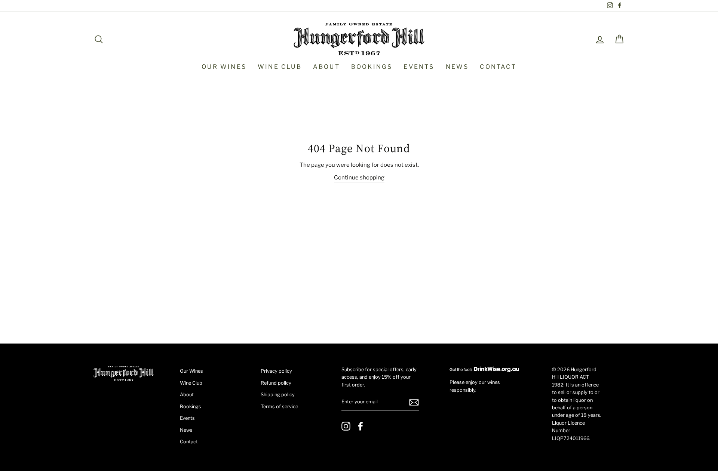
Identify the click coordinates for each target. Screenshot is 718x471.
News (457, 66)
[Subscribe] (414, 402)
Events (419, 66)
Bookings (372, 66)
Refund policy (276, 383)
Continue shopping (359, 177)
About (326, 66)
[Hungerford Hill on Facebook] (360, 426)
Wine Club (280, 66)
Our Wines (224, 66)
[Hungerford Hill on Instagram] (345, 426)
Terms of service (279, 406)
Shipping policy (278, 394)
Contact (498, 66)
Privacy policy (276, 371)
